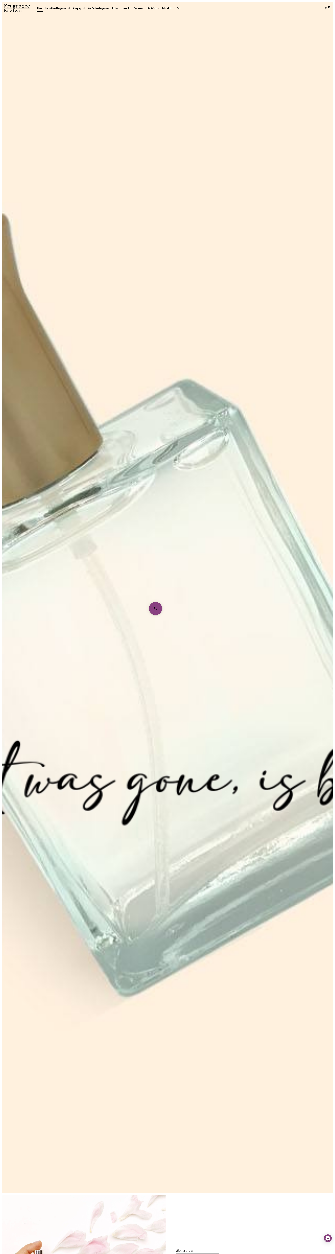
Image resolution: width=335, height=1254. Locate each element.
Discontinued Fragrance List (57, 8)
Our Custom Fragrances (98, 8)
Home (39, 8)
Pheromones (139, 8)
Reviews (115, 8)
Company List (79, 8)
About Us (126, 8)
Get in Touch (153, 8)
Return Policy (168, 8)
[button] (155, 608)
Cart (179, 8)
